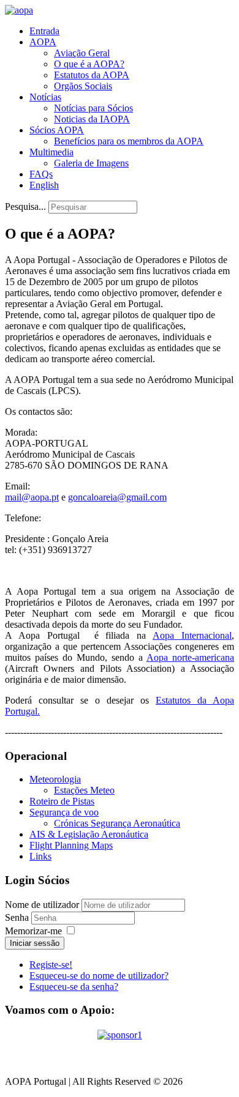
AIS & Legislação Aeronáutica (88, 834)
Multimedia (51, 152)
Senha (18, 917)
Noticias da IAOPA (92, 119)
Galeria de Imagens (91, 163)
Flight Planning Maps (71, 845)
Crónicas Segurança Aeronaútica (117, 823)
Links (40, 856)
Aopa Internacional (192, 635)
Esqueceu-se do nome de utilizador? (99, 975)
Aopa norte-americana (190, 657)
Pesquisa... (25, 206)
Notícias (45, 97)
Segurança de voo (64, 812)
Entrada (44, 31)
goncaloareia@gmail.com (117, 497)
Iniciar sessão (34, 943)
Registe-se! (50, 964)
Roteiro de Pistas (61, 801)
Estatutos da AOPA (91, 75)
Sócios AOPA (56, 130)
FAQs (41, 174)
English (44, 185)
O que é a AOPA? (89, 64)
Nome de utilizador (42, 904)
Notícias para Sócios (93, 108)
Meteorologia (55, 779)
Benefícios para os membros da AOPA (128, 141)
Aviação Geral (82, 53)
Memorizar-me (33, 931)
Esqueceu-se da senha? (73, 986)
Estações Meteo (84, 790)
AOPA (42, 42)
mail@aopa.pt (32, 497)
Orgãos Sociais (83, 86)
